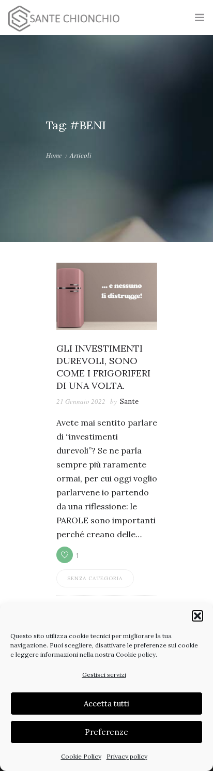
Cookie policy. (136, 654)
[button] (197, 616)
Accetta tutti (106, 703)
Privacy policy (126, 756)
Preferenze (106, 732)
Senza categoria (95, 578)
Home (54, 155)
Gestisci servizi (104, 674)
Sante (129, 401)
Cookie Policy (81, 756)
